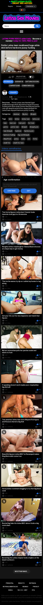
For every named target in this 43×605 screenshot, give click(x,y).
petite (6, 127)
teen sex (13, 123)
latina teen (26, 119)
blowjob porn (34, 127)
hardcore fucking (9, 135)
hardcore (18, 131)
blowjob (24, 127)
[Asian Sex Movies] (20, 1)
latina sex (36, 119)
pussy (16, 139)
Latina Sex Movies (14, 601)
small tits (7, 143)
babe (23, 139)
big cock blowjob (23, 135)
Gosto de (10, 77)
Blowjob (33, 114)
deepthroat (7, 139)
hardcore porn (29, 131)
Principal (10, 583)
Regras (25, 586)
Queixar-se (19, 81)
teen (5, 123)
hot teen (31, 123)
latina (17, 119)
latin (10, 119)
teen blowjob (8, 131)
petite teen (15, 127)
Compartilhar (14, 85)
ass (29, 139)
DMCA (10, 590)
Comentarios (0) (28, 85)
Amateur (16, 114)
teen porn (22, 123)
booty (35, 139)
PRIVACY (36, 586)
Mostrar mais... (21, 571)
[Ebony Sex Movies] (21, 3)
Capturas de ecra (32, 81)
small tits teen (18, 143)
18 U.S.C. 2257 (22, 590)
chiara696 (13, 92)
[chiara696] (4, 92)
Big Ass (25, 114)
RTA (33, 590)
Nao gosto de (13, 77)
